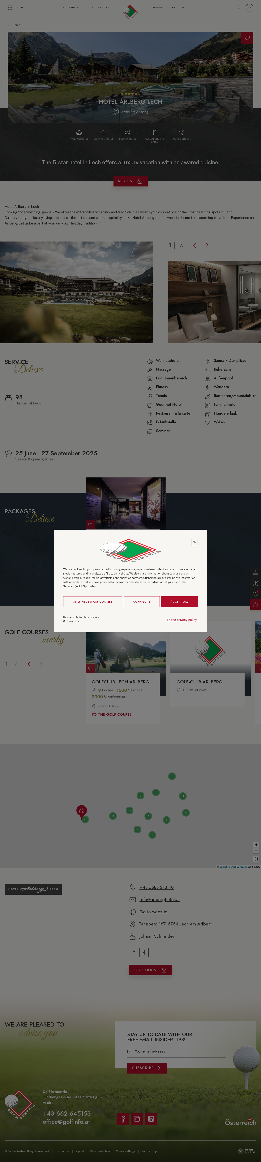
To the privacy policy (182, 620)
